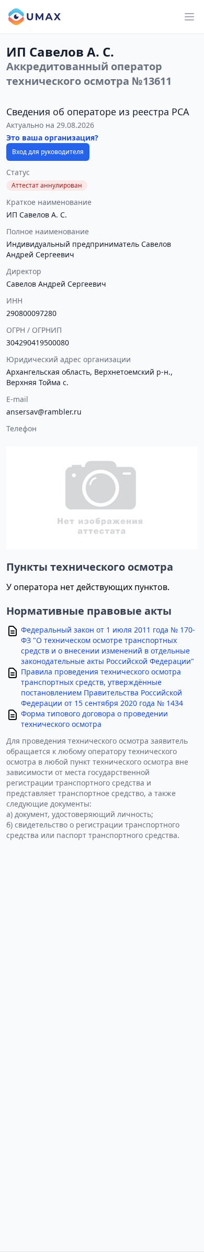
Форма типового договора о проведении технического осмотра (94, 719)
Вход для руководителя (48, 151)
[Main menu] (189, 16)
